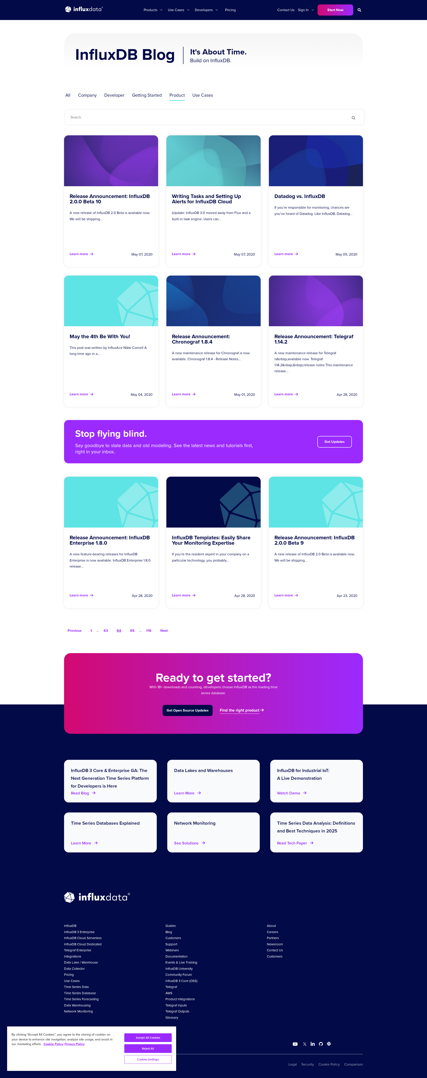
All (67, 95)
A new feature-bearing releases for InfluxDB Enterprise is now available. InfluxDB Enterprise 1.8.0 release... (110, 560)
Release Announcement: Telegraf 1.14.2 (313, 339)
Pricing (230, 9)
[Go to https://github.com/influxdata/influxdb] (321, 1045)
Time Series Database (80, 993)
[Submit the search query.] (353, 118)
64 (119, 630)
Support (171, 944)
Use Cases (202, 95)
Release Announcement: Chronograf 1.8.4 (201, 339)
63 (106, 630)
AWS (168, 993)
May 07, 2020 (142, 254)
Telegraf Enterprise (77, 950)
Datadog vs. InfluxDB (299, 196)
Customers (173, 938)
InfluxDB (70, 925)
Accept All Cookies (148, 1038)
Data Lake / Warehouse (81, 962)
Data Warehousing (77, 1005)
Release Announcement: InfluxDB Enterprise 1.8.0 (110, 540)
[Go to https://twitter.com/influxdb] (303, 1045)
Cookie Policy (329, 1064)
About (271, 925)
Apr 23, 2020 (347, 595)
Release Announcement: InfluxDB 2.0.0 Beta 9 (314, 540)
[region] (91, 1048)
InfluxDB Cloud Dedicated (83, 944)
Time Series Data (76, 986)
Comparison (353, 1064)
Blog (168, 932)
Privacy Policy (74, 1044)
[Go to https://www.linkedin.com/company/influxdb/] (313, 1044)
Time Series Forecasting (81, 999)
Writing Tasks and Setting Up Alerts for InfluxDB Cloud (206, 199)
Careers (272, 932)
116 (148, 630)
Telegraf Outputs (177, 1011)
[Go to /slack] (328, 1045)
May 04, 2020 (142, 394)
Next (164, 630)
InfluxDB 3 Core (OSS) (181, 980)
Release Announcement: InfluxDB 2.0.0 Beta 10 (110, 199)
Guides (170, 925)
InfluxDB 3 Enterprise (79, 932)
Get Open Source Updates (188, 710)
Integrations (72, 956)
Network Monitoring (78, 1011)
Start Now (335, 9)
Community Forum (178, 974)
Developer (114, 95)
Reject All (148, 1048)
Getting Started (147, 95)
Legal (292, 1064)
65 (132, 630)
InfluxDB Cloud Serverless (83, 938)
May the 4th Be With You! (100, 336)
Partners (273, 938)
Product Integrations (180, 999)
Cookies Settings (148, 1059)
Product (177, 95)
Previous (75, 630)
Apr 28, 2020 (347, 394)
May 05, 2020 (346, 254)
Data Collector (74, 968)
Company (87, 95)
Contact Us (285, 9)
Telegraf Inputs (176, 1005)
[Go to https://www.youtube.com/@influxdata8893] (295, 1044)
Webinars (172, 950)
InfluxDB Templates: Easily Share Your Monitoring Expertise (211, 540)
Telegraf (171, 986)
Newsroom (275, 944)
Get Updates (334, 441)
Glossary (171, 1017)
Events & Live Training (181, 962)
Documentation (176, 956)
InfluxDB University (179, 968)
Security (307, 1064)
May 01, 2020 (244, 394)
